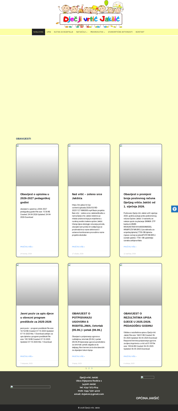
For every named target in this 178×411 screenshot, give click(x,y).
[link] (174, 209)
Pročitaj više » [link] (26, 247)
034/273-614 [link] (91, 387)
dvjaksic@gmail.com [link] (92, 394)
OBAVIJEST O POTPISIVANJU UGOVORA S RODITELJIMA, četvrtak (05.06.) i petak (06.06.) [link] (87, 321)
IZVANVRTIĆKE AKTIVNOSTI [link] (120, 32)
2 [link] (89, 368)
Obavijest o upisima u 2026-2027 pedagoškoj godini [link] (35, 198)
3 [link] (91, 368)
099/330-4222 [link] (92, 390)
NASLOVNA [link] (38, 32)
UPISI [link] (49, 32)
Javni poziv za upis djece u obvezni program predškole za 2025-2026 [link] (37, 317)
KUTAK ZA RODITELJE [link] (63, 32)
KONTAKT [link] (140, 32)
